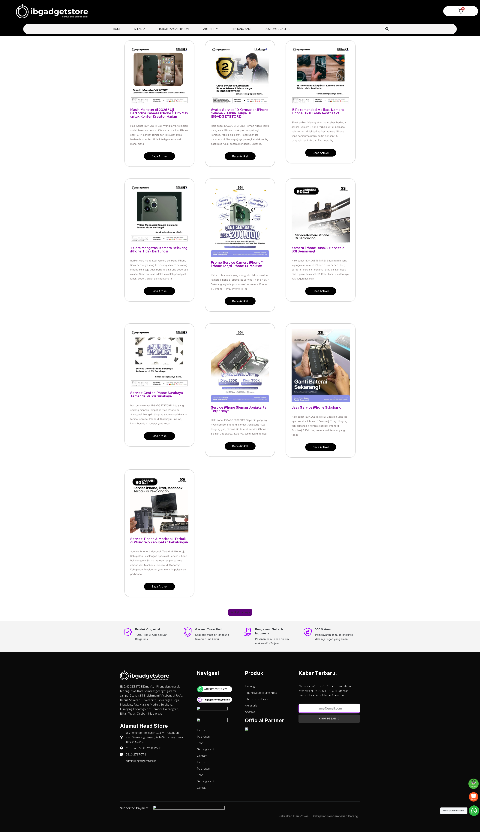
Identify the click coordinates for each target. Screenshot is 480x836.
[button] (387, 29)
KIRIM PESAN (327, 718)
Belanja (139, 28)
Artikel (208, 28)
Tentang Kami (241, 28)
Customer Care (276, 28)
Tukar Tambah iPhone (174, 28)
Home (117, 28)
